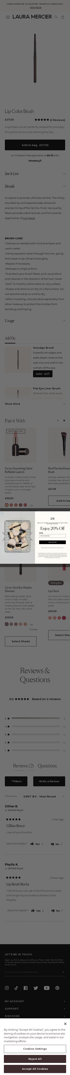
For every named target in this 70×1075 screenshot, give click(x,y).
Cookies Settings (35, 1048)
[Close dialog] (2, 513)
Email (41, 533)
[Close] (65, 1024)
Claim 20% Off (52, 542)
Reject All (34, 1058)
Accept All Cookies (35, 1068)
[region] (35, 1046)
